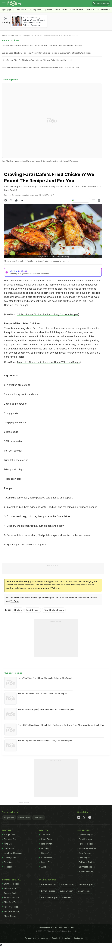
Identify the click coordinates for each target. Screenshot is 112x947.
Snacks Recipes (86, 871)
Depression (9, 848)
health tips (36, 597)
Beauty (43, 830)
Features (6, 10)
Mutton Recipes (86, 884)
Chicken (18, 610)
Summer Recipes (11, 884)
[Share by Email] (93, 200)
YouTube (15, 601)
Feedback (56, 938)
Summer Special (11, 879)
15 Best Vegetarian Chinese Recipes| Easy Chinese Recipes (45, 740)
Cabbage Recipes (87, 862)
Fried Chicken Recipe (54, 610)
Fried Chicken (32, 610)
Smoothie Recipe (12, 911)
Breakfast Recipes (49, 897)
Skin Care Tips (10, 902)
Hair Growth (46, 844)
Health (6, 830)
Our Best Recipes (13, 673)
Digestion (8, 862)
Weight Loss (9, 817)
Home (4, 35)
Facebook (69, 597)
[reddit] (22, 200)
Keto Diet (8, 844)
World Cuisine (61, 10)
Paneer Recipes (86, 844)
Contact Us (78, 938)
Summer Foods (10, 888)
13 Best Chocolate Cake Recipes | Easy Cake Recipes (42, 694)
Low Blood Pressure (13, 853)
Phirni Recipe (10, 916)
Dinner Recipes (86, 835)
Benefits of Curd (11, 897)
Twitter (93, 597)
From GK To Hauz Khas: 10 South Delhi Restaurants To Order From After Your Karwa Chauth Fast (61, 725)
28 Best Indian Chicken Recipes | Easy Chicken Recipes (47, 314)
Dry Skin (45, 848)
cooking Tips (35, 10)
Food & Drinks (76, 10)
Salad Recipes (85, 839)
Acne (43, 867)
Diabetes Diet (10, 839)
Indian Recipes (47, 879)
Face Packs (46, 858)
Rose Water (46, 839)
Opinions (48, 10)
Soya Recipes (85, 853)
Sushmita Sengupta (12, 195)
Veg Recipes (84, 830)
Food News (21, 10)
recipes (50, 597)
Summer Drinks (10, 893)
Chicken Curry (67, 884)
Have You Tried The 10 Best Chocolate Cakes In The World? (45, 678)
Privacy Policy (30, 938)
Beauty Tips (46, 862)
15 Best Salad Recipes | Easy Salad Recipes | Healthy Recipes (46, 709)
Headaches (9, 867)
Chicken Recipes (49, 884)
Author (67, 938)
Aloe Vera (45, 835)
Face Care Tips (11, 907)
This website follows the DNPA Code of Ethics (56, 928)
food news (25, 597)
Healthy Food (10, 858)
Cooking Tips (24, 817)
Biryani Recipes (48, 891)
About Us (44, 938)
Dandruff (45, 853)
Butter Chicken (66, 891)
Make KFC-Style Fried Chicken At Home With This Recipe (48, 362)
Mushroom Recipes (87, 848)
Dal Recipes (84, 858)
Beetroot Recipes (87, 867)
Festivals (90, 10)
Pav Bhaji (66, 897)
